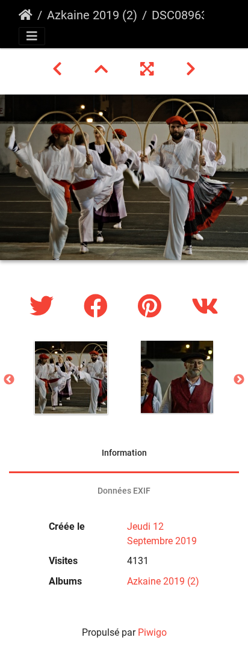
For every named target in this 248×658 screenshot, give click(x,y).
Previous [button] (9, 380)
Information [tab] (124, 453)
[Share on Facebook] (99, 307)
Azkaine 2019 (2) (92, 15)
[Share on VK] (205, 307)
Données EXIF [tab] (124, 490)
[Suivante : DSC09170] (191, 69)
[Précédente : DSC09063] (59, 69)
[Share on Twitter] (44, 307)
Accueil (26, 15)
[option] (71, 377)
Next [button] (239, 380)
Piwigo (152, 632)
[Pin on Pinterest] (152, 307)
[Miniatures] (103, 69)
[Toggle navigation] (32, 36)
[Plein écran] (149, 69)
